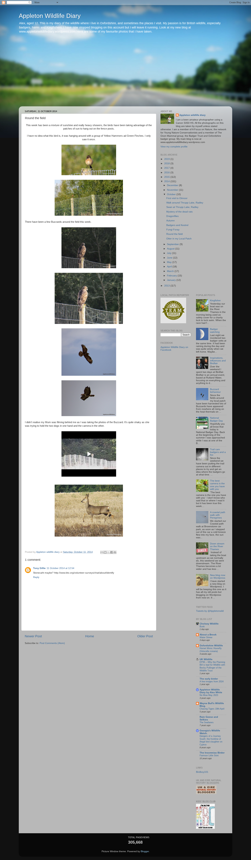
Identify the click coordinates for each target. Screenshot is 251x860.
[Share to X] (108, 552)
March (171, 271)
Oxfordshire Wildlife (211, 645)
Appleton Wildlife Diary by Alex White (211, 691)
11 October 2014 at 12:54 (60, 568)
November (173, 190)
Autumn (170, 220)
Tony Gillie (39, 568)
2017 (167, 168)
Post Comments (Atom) (52, 643)
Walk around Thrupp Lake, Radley (184, 202)
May (169, 262)
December (173, 185)
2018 (167, 163)
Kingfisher (215, 300)
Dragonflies (172, 216)
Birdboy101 (202, 772)
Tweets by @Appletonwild (210, 611)
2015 (167, 177)
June (170, 257)
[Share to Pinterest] (115, 552)
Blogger (145, 851)
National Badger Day (216, 419)
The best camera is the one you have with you (217, 485)
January (171, 280)
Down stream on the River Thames (217, 546)
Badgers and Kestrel (177, 225)
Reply (36, 577)
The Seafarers (207, 722)
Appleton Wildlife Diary (50, 15)
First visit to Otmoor (176, 198)
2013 (167, 285)
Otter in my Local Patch (179, 238)
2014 (167, 181)
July (169, 253)
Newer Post (33, 636)
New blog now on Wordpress (217, 576)
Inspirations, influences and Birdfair (218, 361)
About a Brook (208, 634)
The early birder (209, 679)
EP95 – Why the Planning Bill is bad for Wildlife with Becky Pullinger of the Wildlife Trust (212, 666)
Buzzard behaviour (215, 390)
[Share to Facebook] (111, 552)
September (173, 244)
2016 (167, 172)
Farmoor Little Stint (209, 755)
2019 (167, 159)
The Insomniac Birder (212, 752)
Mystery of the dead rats (179, 211)
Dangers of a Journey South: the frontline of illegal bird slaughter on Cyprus (211, 740)
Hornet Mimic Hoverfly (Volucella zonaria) (211, 649)
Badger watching (215, 330)
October (171, 194)
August (171, 248)
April (169, 266)
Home (89, 636)
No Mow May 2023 (209, 695)
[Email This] (102, 552)
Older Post (145, 636)
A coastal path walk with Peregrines (217, 515)
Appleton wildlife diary (192, 115)
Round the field (174, 234)
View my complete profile (174, 146)
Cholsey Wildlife (209, 623)
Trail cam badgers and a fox (218, 452)
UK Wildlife (206, 659)
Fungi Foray (172, 229)
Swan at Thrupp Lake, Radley (182, 207)
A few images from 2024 (212, 681)
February (172, 275)
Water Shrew (206, 637)
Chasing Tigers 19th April (212, 708)
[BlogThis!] (105, 552)
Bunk (202, 626)
